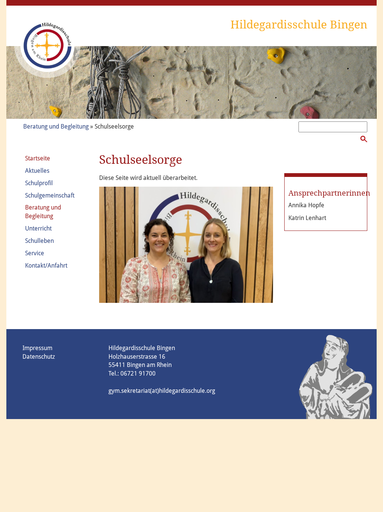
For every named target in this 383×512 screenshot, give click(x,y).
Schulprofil (39, 183)
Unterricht (38, 228)
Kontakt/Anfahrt (46, 265)
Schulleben (39, 240)
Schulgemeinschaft (49, 195)
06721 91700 (138, 373)
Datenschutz (38, 356)
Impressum (37, 348)
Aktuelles (37, 170)
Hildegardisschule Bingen (298, 24)
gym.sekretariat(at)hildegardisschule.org (161, 390)
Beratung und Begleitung (56, 126)
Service (34, 253)
